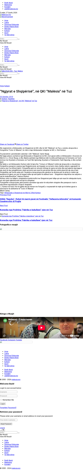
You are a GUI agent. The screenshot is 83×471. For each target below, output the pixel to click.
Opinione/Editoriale (11, 25)
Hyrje (6, 20)
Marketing (8, 5)
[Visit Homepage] (5, 15)
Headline (11, 99)
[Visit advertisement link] (6, 17)
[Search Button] (18, 39)
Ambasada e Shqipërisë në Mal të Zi (18, 193)
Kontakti (7, 7)
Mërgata (7, 29)
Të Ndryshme (9, 35)
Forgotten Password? (8, 408)
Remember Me (8, 400)
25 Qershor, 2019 (6, 97)
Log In (2, 428)
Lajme (6, 23)
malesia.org (16, 380)
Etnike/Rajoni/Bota (11, 27)
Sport (6, 33)
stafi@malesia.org (11, 9)
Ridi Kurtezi (36, 193)
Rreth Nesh (8, 3)
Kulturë (7, 31)
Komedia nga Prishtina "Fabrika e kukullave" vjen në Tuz (26, 220)
